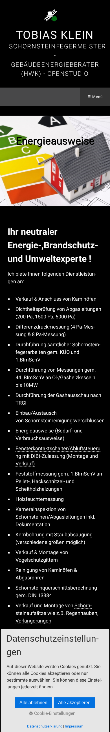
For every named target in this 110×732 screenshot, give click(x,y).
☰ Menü (95, 97)
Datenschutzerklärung (44, 726)
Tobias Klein (55, 35)
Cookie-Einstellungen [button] (54, 713)
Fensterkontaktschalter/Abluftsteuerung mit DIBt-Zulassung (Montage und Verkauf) (58, 456)
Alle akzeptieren (74, 702)
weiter (104, 161)
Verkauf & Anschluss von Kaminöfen (56, 299)
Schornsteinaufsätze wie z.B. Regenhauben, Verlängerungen (57, 613)
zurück (5, 161)
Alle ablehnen (33, 702)
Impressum (74, 726)
